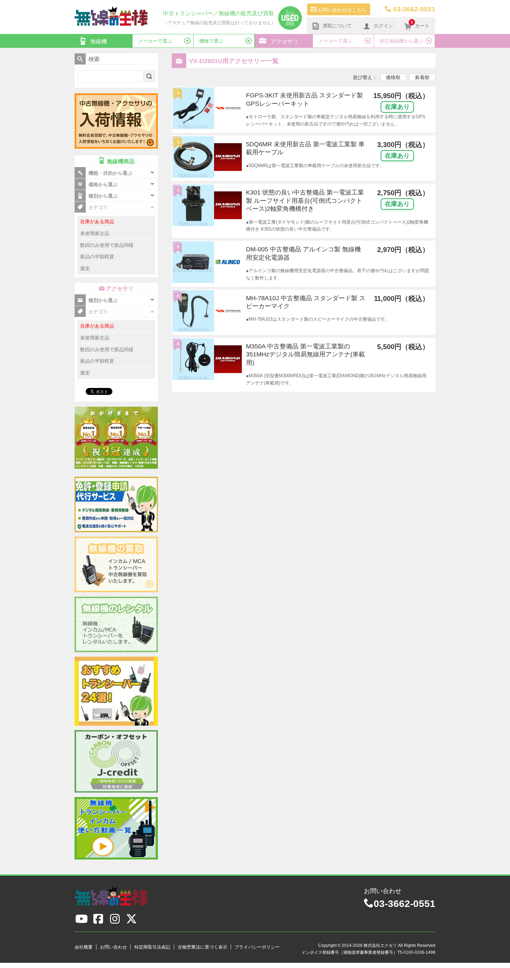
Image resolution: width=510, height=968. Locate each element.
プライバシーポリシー (257, 947)
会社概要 (84, 947)
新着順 (422, 77)
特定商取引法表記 (152, 947)
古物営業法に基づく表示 (202, 947)
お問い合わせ (113, 947)
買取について (337, 25)
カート (420, 24)
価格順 (393, 77)
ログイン (383, 25)
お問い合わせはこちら (341, 9)
